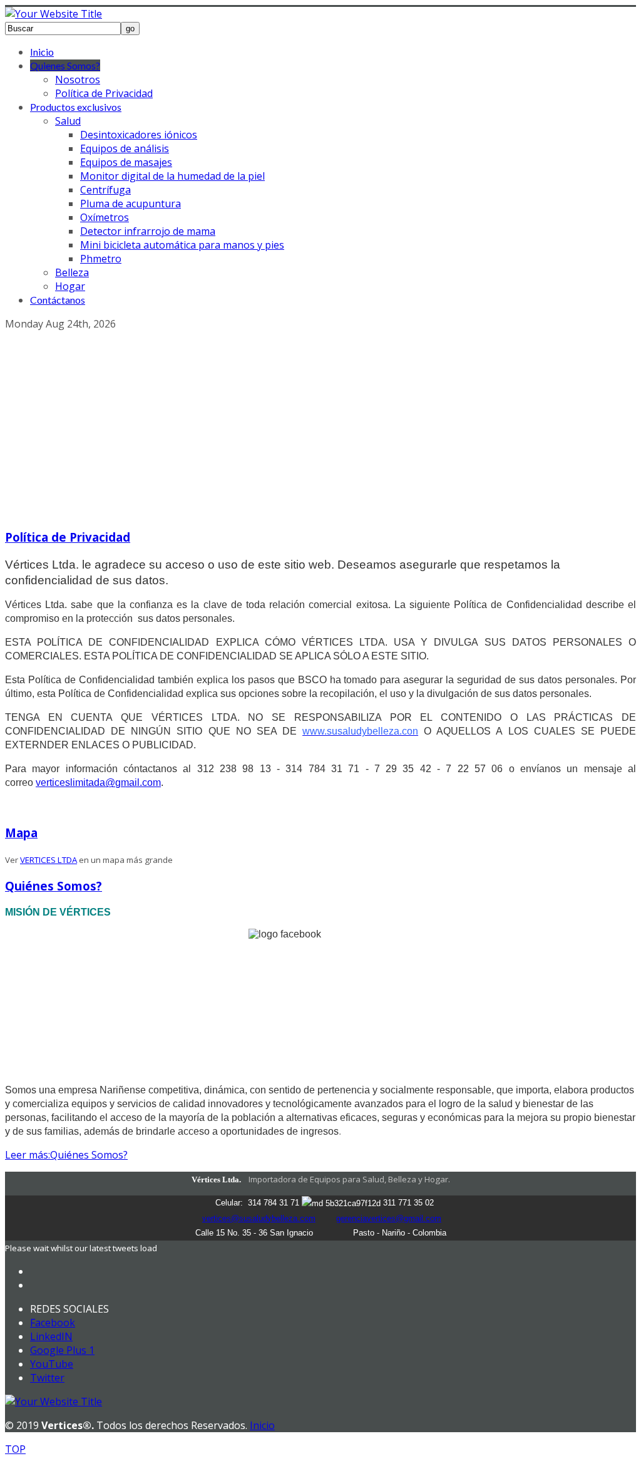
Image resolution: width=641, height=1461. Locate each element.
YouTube (51, 1364)
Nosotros (77, 79)
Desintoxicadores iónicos (138, 135)
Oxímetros (104, 217)
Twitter (47, 1378)
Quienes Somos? (65, 65)
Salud (68, 121)
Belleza (72, 272)
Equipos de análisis (124, 148)
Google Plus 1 (62, 1350)
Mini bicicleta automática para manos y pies (182, 245)
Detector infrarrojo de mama (147, 231)
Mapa (21, 832)
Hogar (70, 286)
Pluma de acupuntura (130, 203)
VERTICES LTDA (48, 859)
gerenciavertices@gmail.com (388, 1218)
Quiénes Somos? (53, 886)
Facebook (52, 1322)
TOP (15, 1449)
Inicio (42, 52)
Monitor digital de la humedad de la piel (172, 176)
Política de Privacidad (104, 93)
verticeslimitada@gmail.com (98, 782)
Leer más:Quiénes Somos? (66, 1155)
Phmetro (100, 259)
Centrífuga (105, 190)
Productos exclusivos (75, 107)
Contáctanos (57, 300)
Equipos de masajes (126, 162)
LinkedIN (51, 1336)
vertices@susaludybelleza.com (258, 1218)
